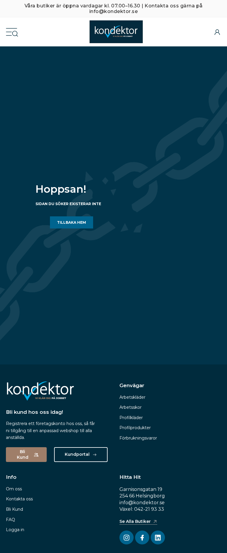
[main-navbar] (11, 31)
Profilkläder (131, 417)
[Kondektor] (116, 31)
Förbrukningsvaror (138, 438)
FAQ (10, 519)
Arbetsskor (130, 407)
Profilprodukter (135, 427)
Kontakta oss (19, 499)
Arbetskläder (132, 397)
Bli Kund (14, 509)
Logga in (15, 529)
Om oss (14, 489)
